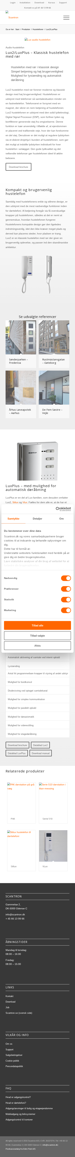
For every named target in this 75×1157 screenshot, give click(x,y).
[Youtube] (66, 1152)
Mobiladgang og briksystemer (20, 1114)
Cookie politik (12, 1060)
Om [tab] (61, 518)
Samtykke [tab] (14, 518)
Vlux (24, 502)
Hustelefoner (38, 29)
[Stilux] (21, 846)
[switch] (66, 589)
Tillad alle (37, 625)
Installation (25, 2)
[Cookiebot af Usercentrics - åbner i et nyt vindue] (55, 509)
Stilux (15, 502)
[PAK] (21, 798)
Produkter (26, 29)
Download (39, 2)
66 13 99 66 (46, 7)
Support (63, 2)
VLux (45, 866)
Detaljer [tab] (37, 518)
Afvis (37, 645)
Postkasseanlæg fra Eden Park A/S (20, 1149)
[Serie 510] (53, 798)
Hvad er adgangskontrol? (18, 1097)
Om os (9, 1044)
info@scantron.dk (15, 914)
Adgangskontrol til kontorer (19, 1119)
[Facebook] (56, 1152)
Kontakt (9, 996)
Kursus (51, 2)
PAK (13, 818)
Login (13, 2)
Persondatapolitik (14, 1066)
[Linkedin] (51, 1152)
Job (7, 1007)
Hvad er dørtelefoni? (16, 1103)
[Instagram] (61, 1152)
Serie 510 (47, 818)
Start (17, 29)
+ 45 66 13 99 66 (15, 918)
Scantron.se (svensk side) (19, 1013)
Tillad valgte (37, 635)
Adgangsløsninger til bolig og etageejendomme (29, 1108)
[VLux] (53, 846)
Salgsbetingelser (14, 1055)
